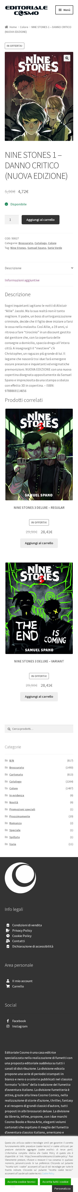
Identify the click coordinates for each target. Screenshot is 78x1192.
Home (13, 27)
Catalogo (41, 243)
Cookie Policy (21, 936)
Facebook (19, 1021)
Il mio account (22, 981)
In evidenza (16, 795)
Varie (12, 844)
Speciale (14, 830)
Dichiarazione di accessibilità (32, 946)
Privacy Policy (22, 930)
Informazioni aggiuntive (22, 280)
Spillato (14, 837)
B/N (11, 760)
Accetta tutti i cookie (55, 1182)
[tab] (39, 268)
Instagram (19, 1026)
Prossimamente (19, 816)
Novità (13, 802)
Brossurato (26, 243)
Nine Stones (18, 248)
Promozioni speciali (22, 809)
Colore (24, 27)
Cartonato (16, 774)
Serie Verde (55, 248)
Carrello (18, 986)
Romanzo (15, 823)
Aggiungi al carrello (40, 220)
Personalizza (62, 1188)
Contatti (18, 941)
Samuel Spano (36, 248)
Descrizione (13, 268)
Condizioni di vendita (27, 925)
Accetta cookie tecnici (21, 1182)
